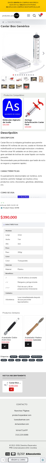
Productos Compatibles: (14, 95)
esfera (4, 360)
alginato (14, 356)
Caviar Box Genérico (15, 383)
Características (11, 225)
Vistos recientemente (14, 376)
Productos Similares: (11, 313)
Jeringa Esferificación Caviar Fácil (24, 122)
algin (18, 360)
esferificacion (36, 356)
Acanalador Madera (28, 338)
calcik (25, 360)
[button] (3, 53)
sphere (39, 360)
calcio (11, 360)
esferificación (24, 356)
